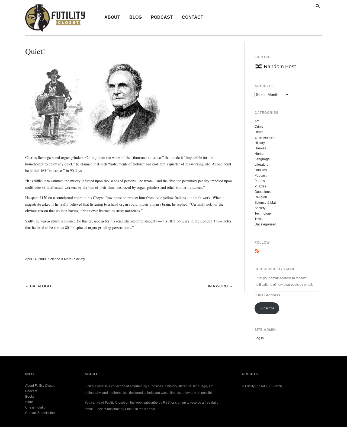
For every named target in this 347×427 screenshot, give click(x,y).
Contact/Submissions (40, 413)
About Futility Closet (39, 386)
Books (29, 396)
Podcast (162, 17)
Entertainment (265, 137)
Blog (135, 17)
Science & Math (59, 259)
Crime (259, 126)
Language (262, 159)
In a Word (218, 286)
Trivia (259, 219)
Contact (192, 17)
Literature (262, 165)
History (260, 143)
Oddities (261, 170)
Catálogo (40, 286)
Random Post (280, 66)
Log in (259, 338)
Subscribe (266, 308)
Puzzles (260, 186)
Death (259, 132)
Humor (260, 154)
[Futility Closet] (55, 28)
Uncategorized (265, 224)
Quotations (263, 192)
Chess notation (36, 407)
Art (257, 121)
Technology (263, 213)
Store (29, 402)
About (112, 17)
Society (79, 259)
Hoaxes (260, 148)
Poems (260, 181)
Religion (261, 197)
